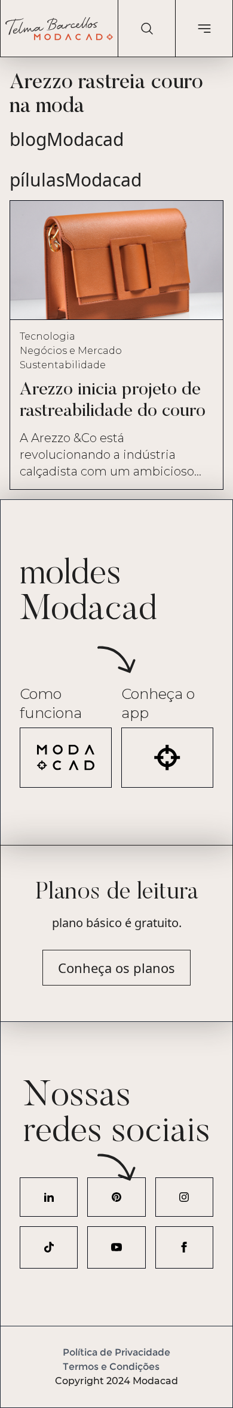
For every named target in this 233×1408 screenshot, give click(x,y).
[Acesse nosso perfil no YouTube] (116, 1247)
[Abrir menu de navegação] (203, 28)
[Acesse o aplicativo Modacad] (167, 758)
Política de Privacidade (116, 1352)
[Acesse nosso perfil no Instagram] (184, 1197)
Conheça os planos (116, 968)
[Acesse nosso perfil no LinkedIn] (49, 1197)
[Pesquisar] (146, 28)
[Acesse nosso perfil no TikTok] (49, 1247)
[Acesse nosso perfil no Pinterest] (116, 1197)
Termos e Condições (111, 1366)
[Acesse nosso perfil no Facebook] (184, 1247)
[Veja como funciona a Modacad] (66, 758)
